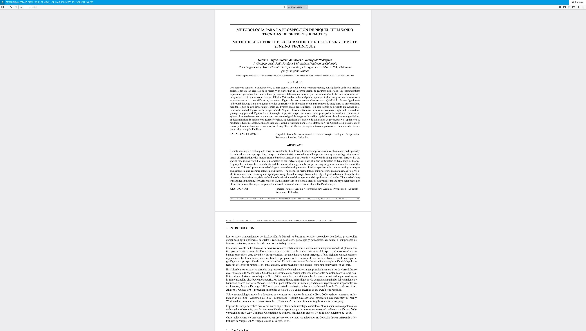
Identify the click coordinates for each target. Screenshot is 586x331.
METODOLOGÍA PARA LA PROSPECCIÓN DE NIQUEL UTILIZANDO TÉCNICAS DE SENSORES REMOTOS (49, 2)
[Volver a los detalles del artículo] (2, 2)
